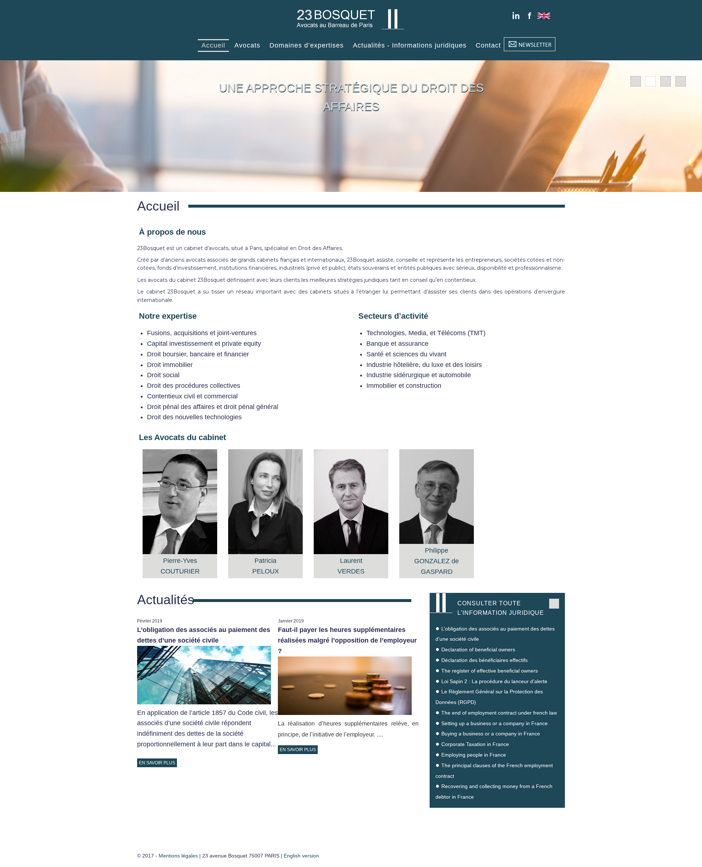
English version (301, 856)
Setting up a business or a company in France (494, 723)
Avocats (247, 45)
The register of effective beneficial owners (489, 671)
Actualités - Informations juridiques (410, 45)
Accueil (213, 45)
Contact (488, 45)
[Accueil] (351, 30)
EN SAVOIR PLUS (157, 762)
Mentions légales (178, 856)
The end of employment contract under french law (499, 713)
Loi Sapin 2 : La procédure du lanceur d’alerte (494, 681)
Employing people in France (473, 755)
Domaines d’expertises (306, 45)
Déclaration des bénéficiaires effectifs (484, 660)
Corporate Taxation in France (475, 744)
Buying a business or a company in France (490, 734)
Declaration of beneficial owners (478, 649)
